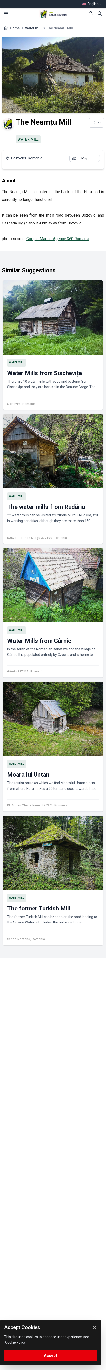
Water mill (33, 28)
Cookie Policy (15, 1342)
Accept (50, 1355)
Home (15, 28)
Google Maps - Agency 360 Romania (57, 239)
